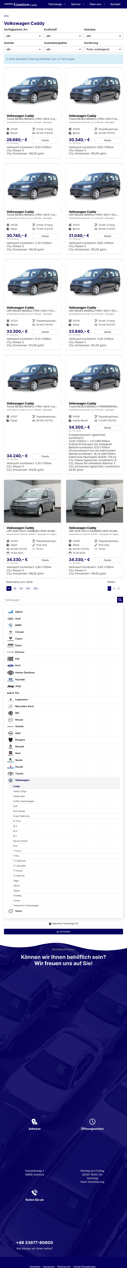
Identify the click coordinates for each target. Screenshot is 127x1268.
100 (28, 588)
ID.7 (15, 836)
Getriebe (90, 29)
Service (75, 4)
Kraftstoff (50, 29)
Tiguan (16, 890)
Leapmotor (21, 699)
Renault (19, 746)
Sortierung (91, 43)
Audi (18, 618)
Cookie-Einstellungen (84, 1266)
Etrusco (19, 652)
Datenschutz (64, 1266)
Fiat (17, 658)
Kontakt (115, 4)
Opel (18, 733)
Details (45, 140)
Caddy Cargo (19, 791)
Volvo (18, 911)
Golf (15, 806)
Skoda (18, 760)
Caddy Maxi (19, 796)
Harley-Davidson (25, 672)
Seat (18, 753)
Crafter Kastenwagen (23, 801)
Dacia (18, 645)
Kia (17, 692)
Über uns (95, 4)
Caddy (16, 786)
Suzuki (19, 766)
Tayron (16, 885)
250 (35, 588)
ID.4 (15, 831)
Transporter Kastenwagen (26, 905)
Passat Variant (20, 841)
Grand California (21, 816)
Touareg (17, 895)
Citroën (19, 632)
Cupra (18, 638)
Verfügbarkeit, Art (15, 29)
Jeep (18, 686)
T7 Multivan (19, 875)
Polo (15, 846)
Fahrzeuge (55, 4)
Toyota (19, 773)
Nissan (19, 719)
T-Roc (16, 856)
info (6, 16)
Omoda (19, 726)
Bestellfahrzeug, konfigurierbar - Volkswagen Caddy (32, 113)
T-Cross (17, 851)
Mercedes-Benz (24, 706)
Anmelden (35, 1266)
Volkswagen (22, 780)
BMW (18, 625)
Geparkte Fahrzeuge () (65, 923)
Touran (16, 900)
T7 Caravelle (19, 866)
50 (21, 588)
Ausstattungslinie (55, 43)
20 (15, 588)
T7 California (19, 861)
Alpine (19, 612)
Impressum (49, 1266)
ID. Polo (17, 821)
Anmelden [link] (65, 931)
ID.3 (15, 826)
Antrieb (9, 43)
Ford (17, 665)
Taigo (16, 880)
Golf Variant (19, 811)
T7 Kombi (17, 870)
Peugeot (20, 739)
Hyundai (20, 679)
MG (17, 713)
